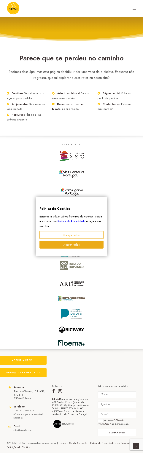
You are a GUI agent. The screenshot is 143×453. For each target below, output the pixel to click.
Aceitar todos (71, 245)
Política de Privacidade (71, 221)
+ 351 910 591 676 (23, 410)
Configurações (71, 235)
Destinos (17, 93)
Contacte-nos (111, 104)
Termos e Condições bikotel (73, 443)
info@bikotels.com (22, 430)
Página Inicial (111, 93)
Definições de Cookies (18, 447)
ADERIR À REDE (22, 360)
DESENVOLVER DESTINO (22, 372)
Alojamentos (20, 104)
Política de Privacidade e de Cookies (109, 443)
